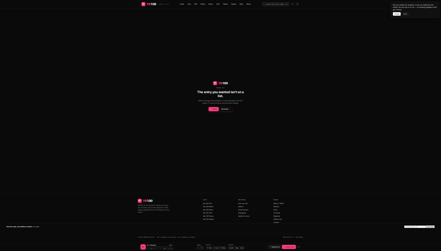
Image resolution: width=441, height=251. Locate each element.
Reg (237, 248)
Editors (240, 206)
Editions (276, 206)
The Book (276, 213)
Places (225, 4)
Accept (397, 14)
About (248, 4)
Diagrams (276, 216)
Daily (241, 4)
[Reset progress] (298, 247)
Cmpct (231, 248)
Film (195, 4)
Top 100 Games (208, 219)
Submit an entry (244, 216)
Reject (405, 14)
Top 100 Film (207, 203)
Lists (189, 4)
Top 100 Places (208, 216)
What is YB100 (278, 203)
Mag (223, 248)
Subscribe (430, 227)
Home (182, 4)
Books (203, 4)
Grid (210, 248)
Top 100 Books (208, 206)
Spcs (241, 248)
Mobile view (277, 219)
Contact (276, 222)
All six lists (224, 109)
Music (211, 4)
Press (275, 210)
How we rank (243, 203)
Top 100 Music (208, 210)
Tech (218, 4)
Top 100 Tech (207, 213)
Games (233, 4)
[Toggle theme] (292, 4)
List (217, 248)
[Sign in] (297, 4)
